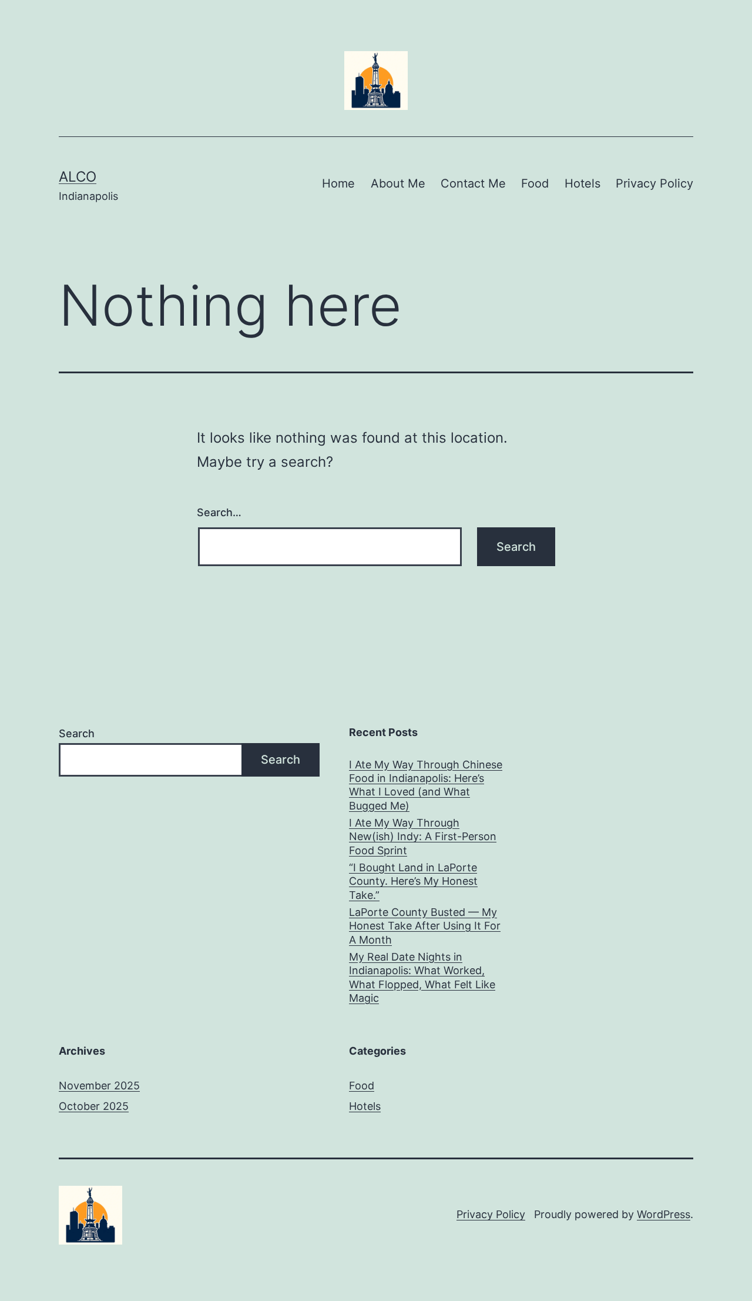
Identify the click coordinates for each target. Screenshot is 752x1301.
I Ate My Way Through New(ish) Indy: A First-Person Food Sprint (422, 837)
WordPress (663, 1214)
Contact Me (473, 183)
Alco (77, 176)
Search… (219, 512)
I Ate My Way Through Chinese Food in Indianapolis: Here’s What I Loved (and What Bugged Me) (425, 785)
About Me (398, 183)
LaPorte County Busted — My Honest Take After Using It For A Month (425, 926)
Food (535, 183)
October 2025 (94, 1106)
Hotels (582, 183)
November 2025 (99, 1085)
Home (338, 183)
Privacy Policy (654, 183)
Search (77, 733)
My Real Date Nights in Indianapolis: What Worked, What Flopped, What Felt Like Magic (422, 977)
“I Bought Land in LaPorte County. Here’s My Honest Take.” (413, 881)
